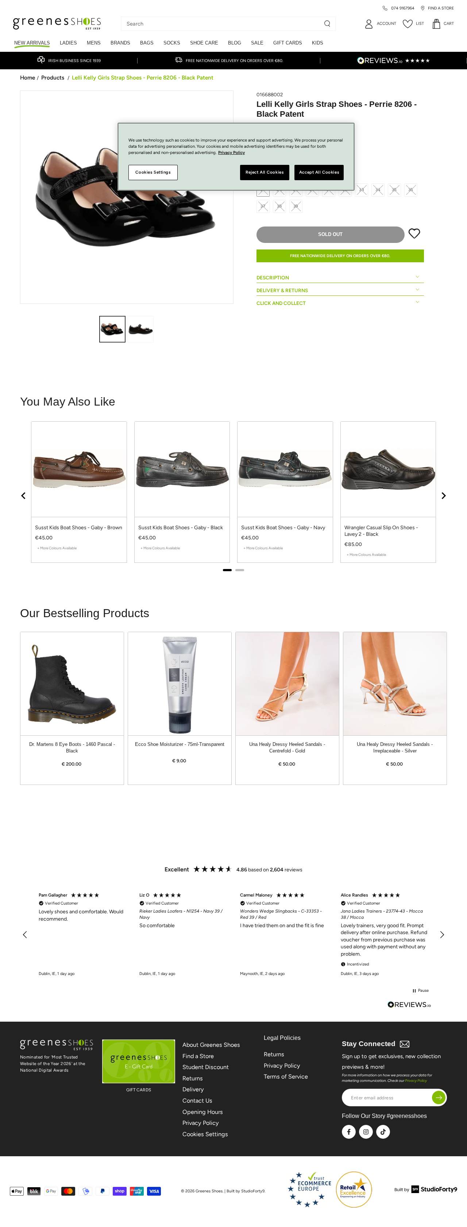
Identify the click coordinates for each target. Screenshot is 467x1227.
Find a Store (198, 1056)
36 (411, 189)
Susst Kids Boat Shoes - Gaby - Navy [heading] (283, 528)
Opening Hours (202, 1111)
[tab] (227, 570)
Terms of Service (286, 1076)
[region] (233, 495)
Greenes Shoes (209, 1191)
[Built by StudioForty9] (426, 1191)
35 (394, 189)
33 (361, 189)
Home (27, 77)
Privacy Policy (200, 1122)
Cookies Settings (205, 1134)
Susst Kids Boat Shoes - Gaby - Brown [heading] (78, 528)
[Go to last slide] (23, 495)
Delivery (193, 1089)
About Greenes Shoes (211, 1044)
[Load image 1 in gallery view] (112, 329)
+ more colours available (57, 548)
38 (279, 206)
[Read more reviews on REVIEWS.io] (409, 1005)
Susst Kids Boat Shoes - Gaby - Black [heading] (180, 528)
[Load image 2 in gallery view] (140, 329)
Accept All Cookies (319, 172)
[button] (25, 935)
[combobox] (223, 24)
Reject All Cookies (264, 172)
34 (378, 189)
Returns (192, 1078)
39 (296, 206)
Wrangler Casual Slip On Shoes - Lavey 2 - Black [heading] (381, 531)
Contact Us (197, 1100)
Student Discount (205, 1067)
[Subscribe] (438, 1097)
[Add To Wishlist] (414, 237)
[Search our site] (327, 23)
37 (263, 206)
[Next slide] (443, 495)
